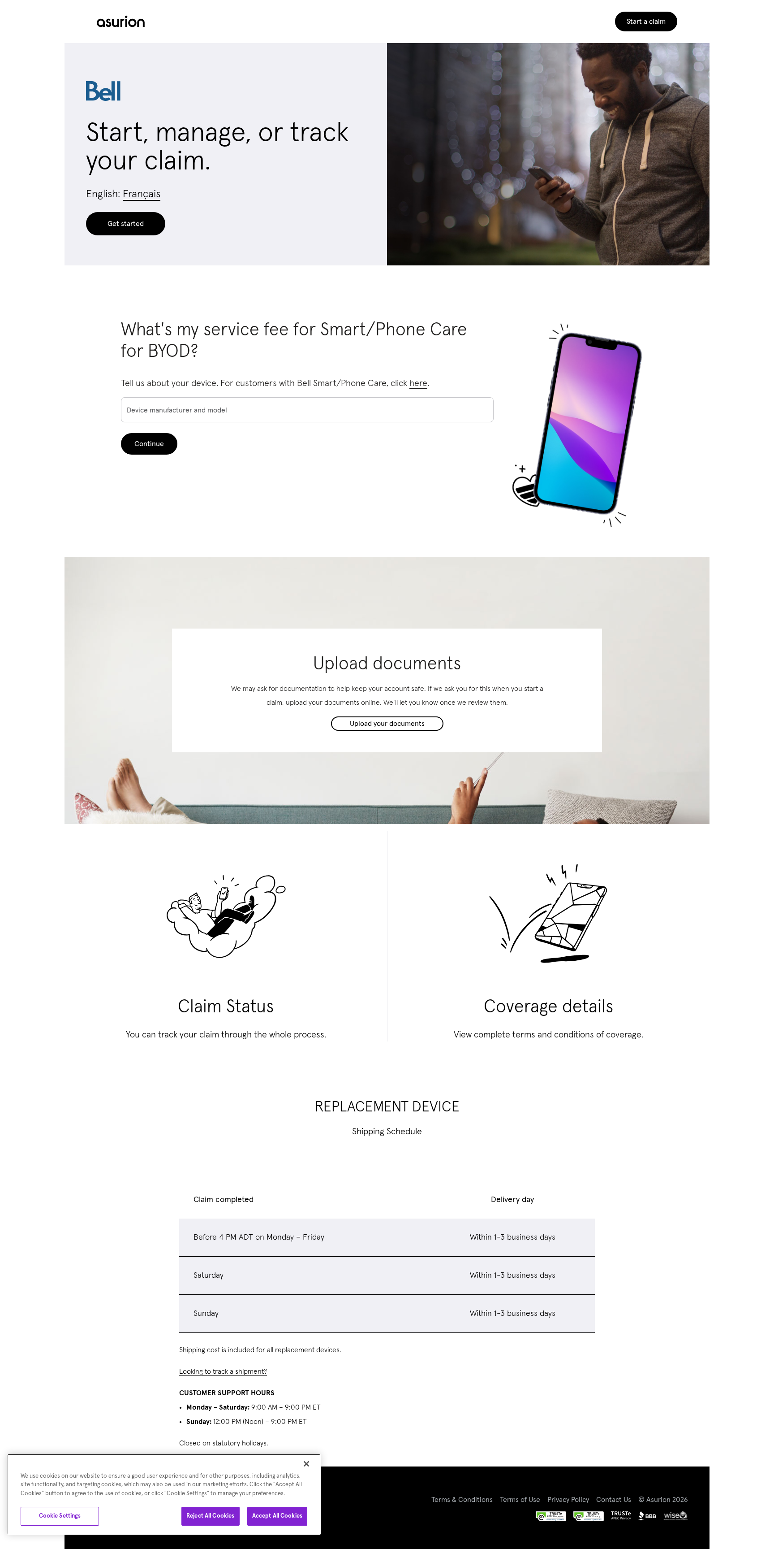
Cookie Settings (60, 1516)
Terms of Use (520, 1499)
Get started (126, 223)
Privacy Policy (568, 1499)
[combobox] (307, 411)
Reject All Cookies (210, 1516)
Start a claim (646, 21)
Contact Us (613, 1499)
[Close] (306, 1464)
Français (141, 194)
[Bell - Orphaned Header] (121, 21)
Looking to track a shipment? (223, 1371)
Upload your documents (387, 723)
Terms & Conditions (462, 1499)
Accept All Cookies (277, 1516)
